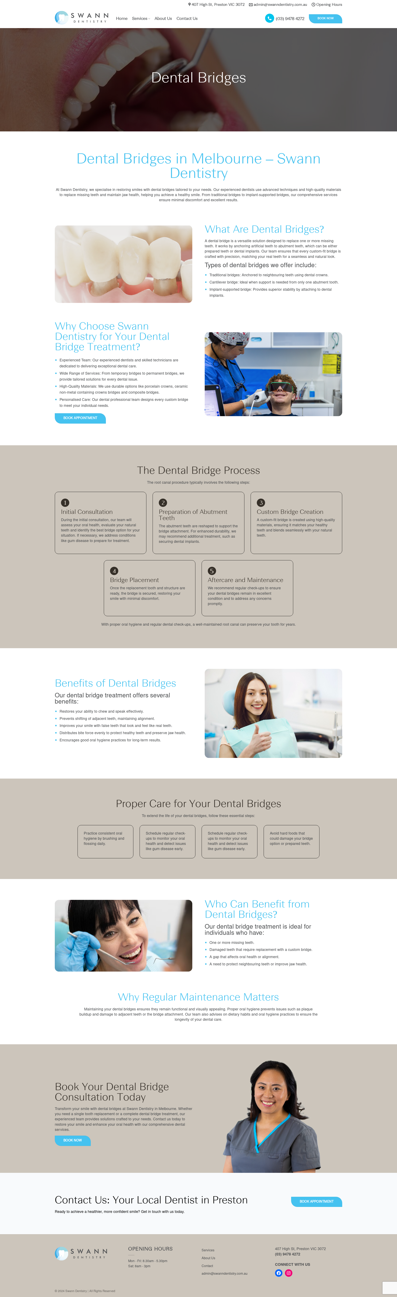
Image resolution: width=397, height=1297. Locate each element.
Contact (207, 1266)
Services (139, 19)
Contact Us (187, 19)
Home (122, 19)
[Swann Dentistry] (82, 18)
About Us (163, 19)
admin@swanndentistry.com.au (225, 1274)
